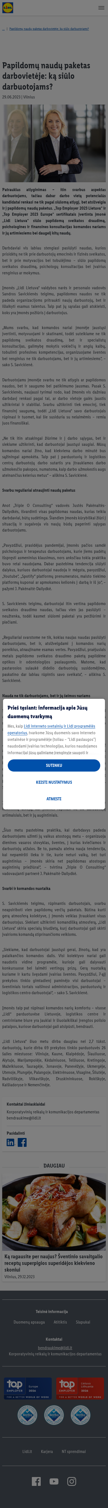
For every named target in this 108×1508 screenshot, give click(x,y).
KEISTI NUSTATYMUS (54, 782)
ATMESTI (54, 798)
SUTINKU (54, 765)
